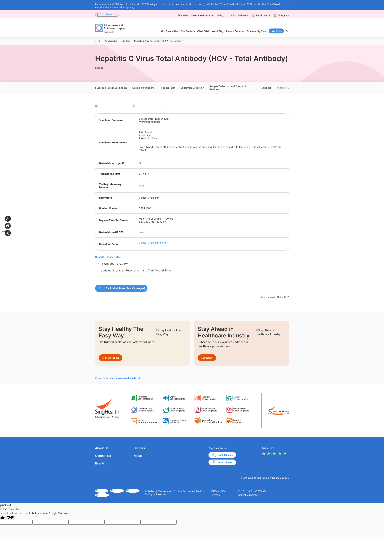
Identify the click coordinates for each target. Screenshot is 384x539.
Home (97, 41)
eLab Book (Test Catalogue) (111, 87)
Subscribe (207, 357)
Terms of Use (218, 490)
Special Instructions (143, 87)
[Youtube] (269, 454)
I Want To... (276, 31)
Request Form (167, 87)
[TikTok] (286, 454)
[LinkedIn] (280, 454)
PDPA (241, 490)
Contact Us (103, 456)
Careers (139, 448)
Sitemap (215, 494)
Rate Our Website (257, 490)
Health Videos (225, 462)
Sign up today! (110, 357)
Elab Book (126, 41)
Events (100, 463)
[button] (284, 88)
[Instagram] (275, 454)
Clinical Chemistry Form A (153, 242)
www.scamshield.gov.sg (121, 7)
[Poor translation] (10, 517)
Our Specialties (110, 41)
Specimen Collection (192, 87)
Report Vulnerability (249, 494)
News (138, 456)
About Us (101, 448)
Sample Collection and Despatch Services (227, 88)
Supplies (266, 87)
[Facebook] (264, 454)
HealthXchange (225, 455)
